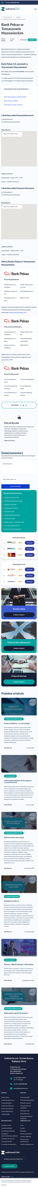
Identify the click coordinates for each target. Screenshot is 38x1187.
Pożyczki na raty (10, 511)
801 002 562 (15, 2)
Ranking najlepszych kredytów (13, 1159)
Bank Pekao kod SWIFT (11, 101)
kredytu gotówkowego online (18, 312)
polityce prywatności (26, 1182)
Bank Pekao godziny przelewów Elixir (15, 97)
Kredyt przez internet (11, 508)
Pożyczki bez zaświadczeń (13, 529)
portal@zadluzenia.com (21, 1088)
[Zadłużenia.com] (10, 9)
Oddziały (32, 40)
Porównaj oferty (9, 1166)
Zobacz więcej (19, 615)
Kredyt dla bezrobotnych (12, 515)
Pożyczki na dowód (10, 504)
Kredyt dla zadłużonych (12, 497)
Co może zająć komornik (12, 525)
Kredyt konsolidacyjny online (13, 501)
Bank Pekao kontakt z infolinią (13, 105)
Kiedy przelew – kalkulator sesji (14, 522)
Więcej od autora (9, 440)
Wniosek (29, 543)
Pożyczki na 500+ (10, 518)
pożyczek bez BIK (7, 360)
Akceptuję (3, 1185)
